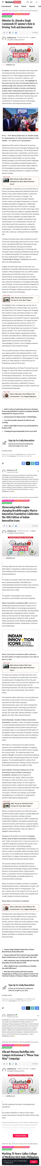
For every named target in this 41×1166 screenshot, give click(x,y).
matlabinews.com (11, 37)
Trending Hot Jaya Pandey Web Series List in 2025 (20, 431)
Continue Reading (20, 1136)
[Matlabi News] (13, 2)
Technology (7, 16)
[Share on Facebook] (6, 32)
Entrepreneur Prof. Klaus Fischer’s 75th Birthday (20, 417)
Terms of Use (9, 1162)
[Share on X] (9, 32)
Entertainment (8, 14)
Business (18, 14)
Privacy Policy (23, 1160)
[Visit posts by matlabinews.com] (4, 39)
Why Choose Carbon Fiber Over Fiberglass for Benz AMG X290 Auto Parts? (22, 181)
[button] (34, 1161)
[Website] (38, 471)
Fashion (26, 14)
